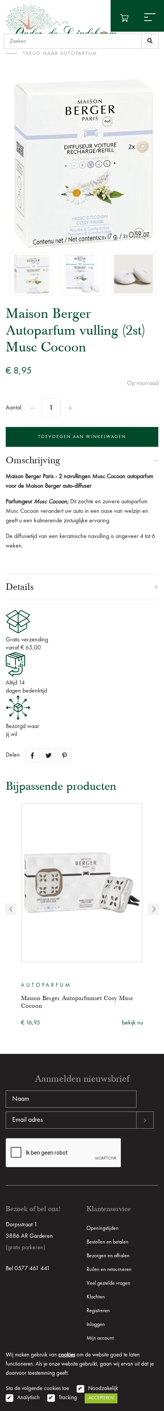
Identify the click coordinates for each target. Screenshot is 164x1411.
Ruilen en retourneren (109, 1269)
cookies (66, 1355)
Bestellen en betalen (108, 1242)
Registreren (98, 1310)
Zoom (139, 234)
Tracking (68, 1398)
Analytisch (28, 1398)
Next (153, 909)
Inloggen (96, 1324)
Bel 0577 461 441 (28, 1269)
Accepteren (101, 1398)
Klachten (96, 1297)
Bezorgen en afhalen (108, 1255)
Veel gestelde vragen (108, 1283)
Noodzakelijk (103, 1389)
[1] (150, 41)
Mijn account (100, 1338)
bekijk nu (132, 1023)
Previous (10, 909)
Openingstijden (103, 1228)
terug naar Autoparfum (60, 53)
